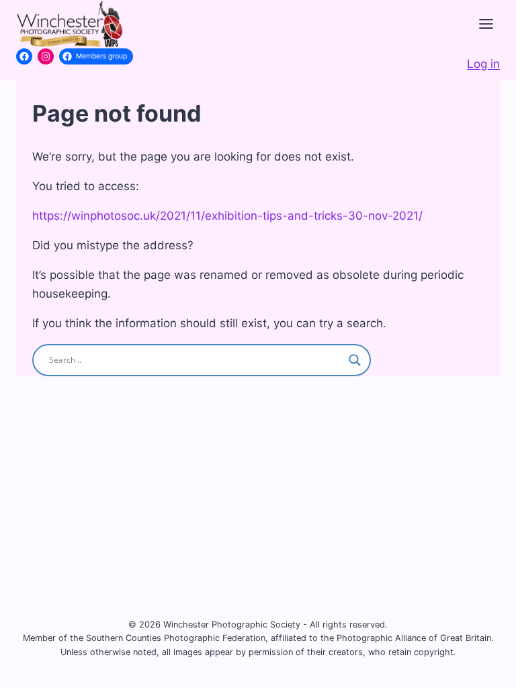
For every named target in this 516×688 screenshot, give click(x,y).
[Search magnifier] (354, 360)
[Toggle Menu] (486, 24)
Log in (483, 64)
